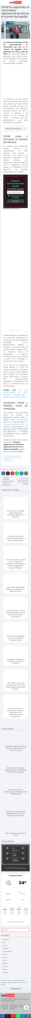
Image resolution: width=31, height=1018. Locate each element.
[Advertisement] (15, 81)
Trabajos (5, 972)
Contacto (5, 1008)
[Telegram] (21, 473)
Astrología (6, 939)
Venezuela (7, 456)
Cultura (5, 945)
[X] (8, 473)
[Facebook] (3, 473)
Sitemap (12, 1008)
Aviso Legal (4, 1005)
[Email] (26, 473)
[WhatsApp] (17, 473)
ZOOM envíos (7, 460)
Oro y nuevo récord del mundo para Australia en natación (22, 481)
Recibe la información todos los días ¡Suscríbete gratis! (15, 185)
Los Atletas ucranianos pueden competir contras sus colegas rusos (8, 481)
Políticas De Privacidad (16, 1005)
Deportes (5, 948)
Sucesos (5, 966)
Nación (5, 960)
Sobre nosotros (23, 1007)
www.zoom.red (21, 420)
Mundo (5, 957)
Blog (4, 942)
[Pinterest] (12, 473)
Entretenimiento (7, 951)
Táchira (5, 969)
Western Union (16, 456)
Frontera (5, 954)
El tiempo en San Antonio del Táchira (15, 921)
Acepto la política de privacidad (16, 196)
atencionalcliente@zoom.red (14, 424)
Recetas (5, 963)
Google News (15, 989)
